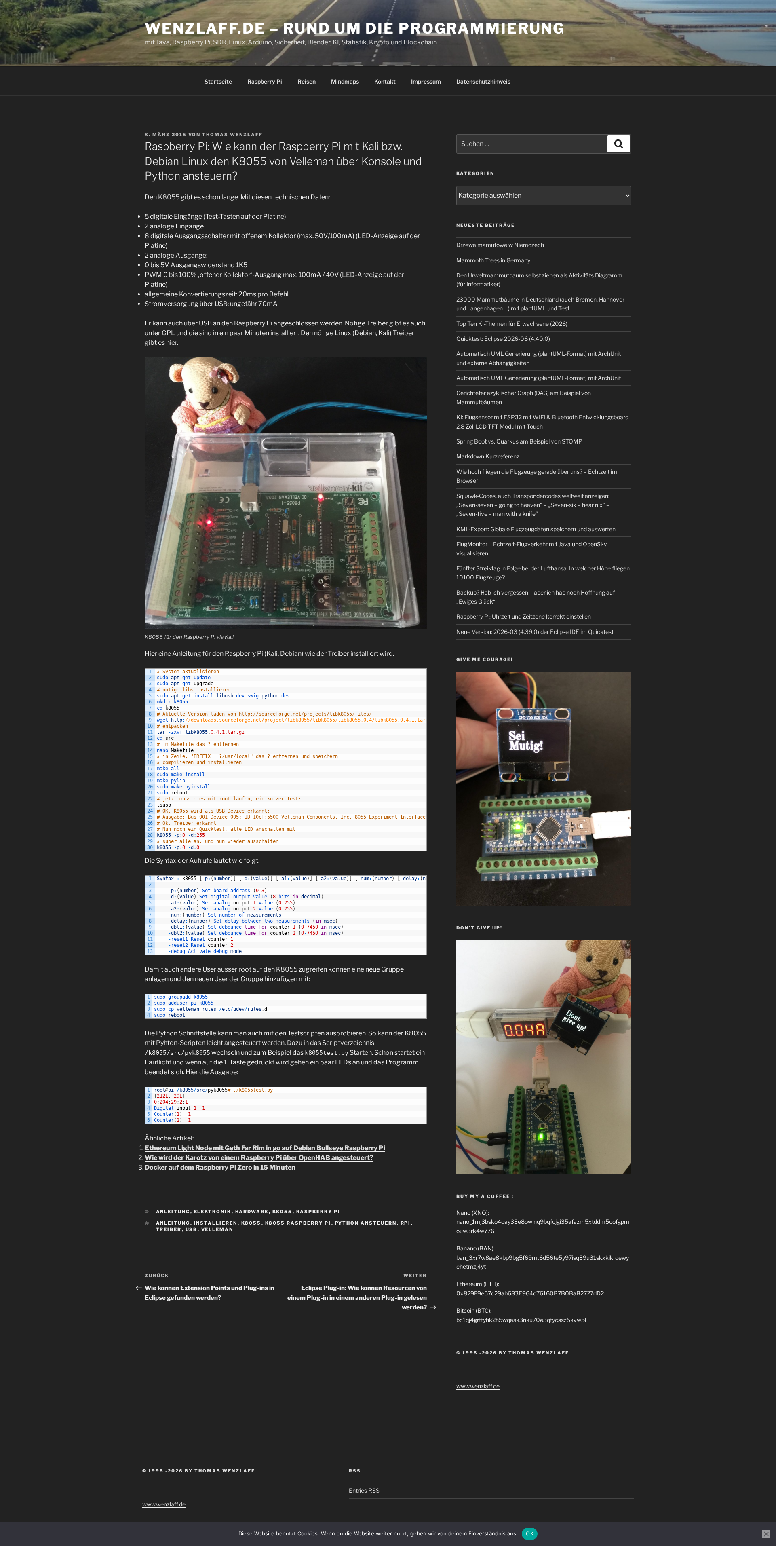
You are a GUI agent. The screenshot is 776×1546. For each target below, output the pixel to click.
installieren (216, 1223)
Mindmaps (345, 81)
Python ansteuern (366, 1223)
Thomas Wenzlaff (232, 134)
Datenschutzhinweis (483, 81)
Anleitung (173, 1211)
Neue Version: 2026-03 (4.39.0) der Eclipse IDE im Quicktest (535, 631)
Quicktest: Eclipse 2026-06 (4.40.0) (503, 338)
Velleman (217, 1229)
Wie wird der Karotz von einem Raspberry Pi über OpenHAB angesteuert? (259, 1158)
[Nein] (766, 1534)
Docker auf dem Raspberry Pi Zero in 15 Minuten (220, 1167)
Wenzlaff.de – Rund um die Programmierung (355, 28)
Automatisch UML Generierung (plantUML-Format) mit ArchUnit (538, 377)
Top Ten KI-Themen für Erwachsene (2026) (511, 323)
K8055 (168, 197)
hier (171, 342)
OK (530, 1533)
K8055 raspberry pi (298, 1223)
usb (192, 1229)
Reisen (306, 81)
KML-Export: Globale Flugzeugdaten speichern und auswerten (536, 529)
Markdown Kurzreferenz (487, 456)
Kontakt (385, 81)
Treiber (169, 1229)
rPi (406, 1223)
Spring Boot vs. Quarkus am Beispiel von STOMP (519, 441)
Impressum (426, 81)
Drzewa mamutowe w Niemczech (500, 244)
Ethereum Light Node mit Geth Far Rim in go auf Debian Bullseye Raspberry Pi (265, 1148)
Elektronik (213, 1211)
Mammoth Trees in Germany (493, 260)
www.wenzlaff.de (478, 1386)
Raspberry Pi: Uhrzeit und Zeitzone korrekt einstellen (523, 616)
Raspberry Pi (264, 81)
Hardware (252, 1211)
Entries (364, 1490)
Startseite (218, 81)
